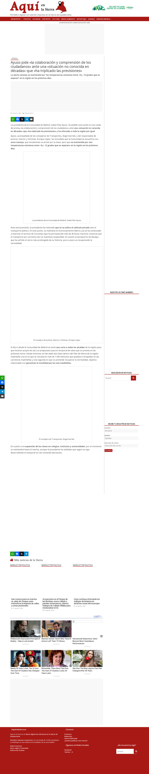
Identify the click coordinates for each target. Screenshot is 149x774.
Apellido (107, 435)
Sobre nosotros (16, 746)
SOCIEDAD (36, 19)
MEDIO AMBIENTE (68, 19)
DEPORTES (46, 19)
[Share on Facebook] (17, 119)
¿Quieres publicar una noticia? (75, 741)
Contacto (68, 734)
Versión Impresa (103, 19)
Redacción (68, 736)
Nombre (107, 428)
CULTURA (56, 19)
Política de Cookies (17, 750)
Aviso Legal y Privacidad (19, 748)
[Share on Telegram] (26, 119)
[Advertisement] (74, 39)
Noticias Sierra (29, 113)
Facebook (68, 750)
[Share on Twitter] (22, 119)
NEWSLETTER (16, 565)
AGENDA (91, 19)
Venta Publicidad (70, 738)
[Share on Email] (31, 119)
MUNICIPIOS (15, 19)
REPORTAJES (81, 19)
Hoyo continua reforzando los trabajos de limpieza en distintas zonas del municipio (87, 601)
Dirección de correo (111, 443)
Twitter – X (68, 752)
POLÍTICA (27, 19)
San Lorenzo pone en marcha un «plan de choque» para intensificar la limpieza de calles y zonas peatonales (25, 602)
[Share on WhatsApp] (13, 119)
